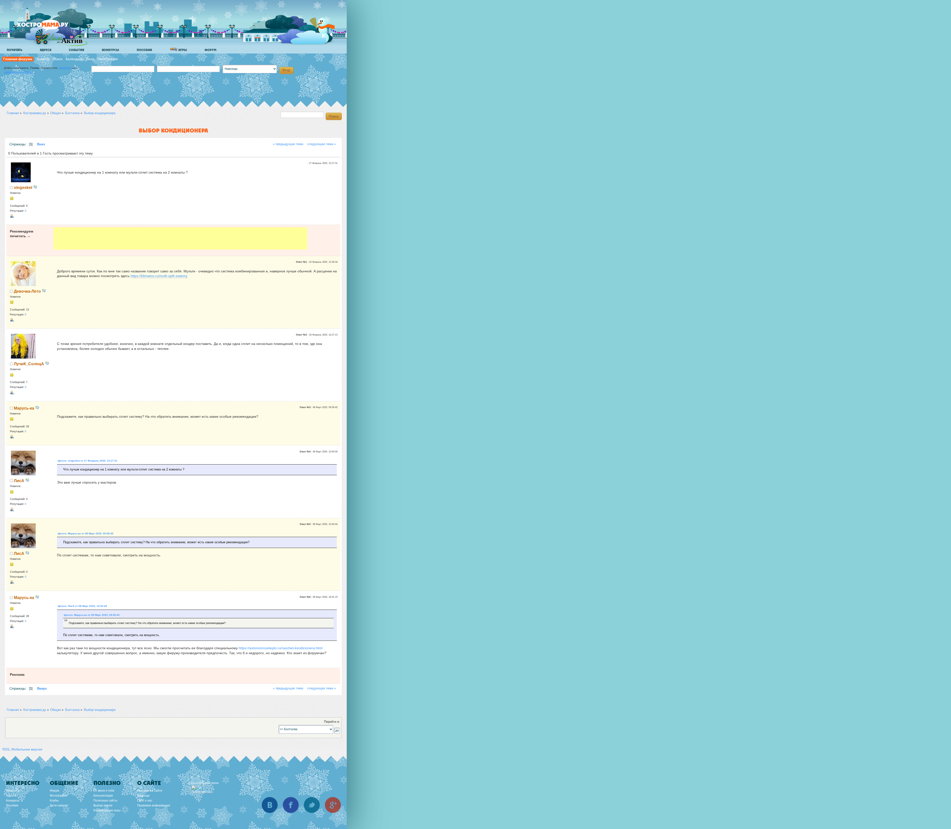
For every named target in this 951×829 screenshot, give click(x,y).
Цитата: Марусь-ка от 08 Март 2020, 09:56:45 (85, 533)
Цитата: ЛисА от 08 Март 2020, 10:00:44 (82, 606)
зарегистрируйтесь (18, 72)
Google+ (333, 805)
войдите (65, 68)
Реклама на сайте (149, 790)
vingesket (23, 187)
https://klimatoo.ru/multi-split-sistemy (159, 276)
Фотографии (58, 795)
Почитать (14, 50)
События (76, 50)
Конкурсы (110, 50)
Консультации (103, 795)
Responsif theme (208, 782)
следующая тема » (321, 144)
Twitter (312, 805)
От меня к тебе (103, 790)
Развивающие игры (107, 810)
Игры (182, 50)
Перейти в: (332, 722)
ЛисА (19, 480)
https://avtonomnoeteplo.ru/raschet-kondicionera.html (280, 648)
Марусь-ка (24, 408)
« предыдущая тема (288, 144)
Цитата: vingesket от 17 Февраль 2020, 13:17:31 (87, 460)
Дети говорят (59, 805)
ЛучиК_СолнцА (29, 364)
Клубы (54, 800)
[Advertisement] (180, 238)
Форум (210, 50)
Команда (143, 795)
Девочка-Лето (27, 291)
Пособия (144, 50)
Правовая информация (153, 805)
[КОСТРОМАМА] (51, 27)
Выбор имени (102, 805)
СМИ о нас (144, 800)
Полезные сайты (105, 800)
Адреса (45, 50)
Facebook (291, 805)
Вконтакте (270, 805)
